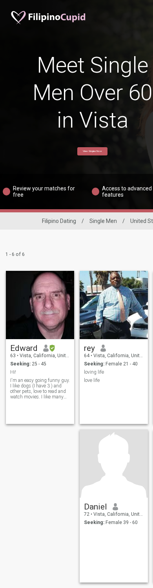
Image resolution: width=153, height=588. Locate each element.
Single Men (103, 221)
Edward (24, 348)
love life (92, 380)
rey (89, 348)
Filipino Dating (59, 221)
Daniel (95, 506)
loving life (94, 372)
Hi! (13, 372)
